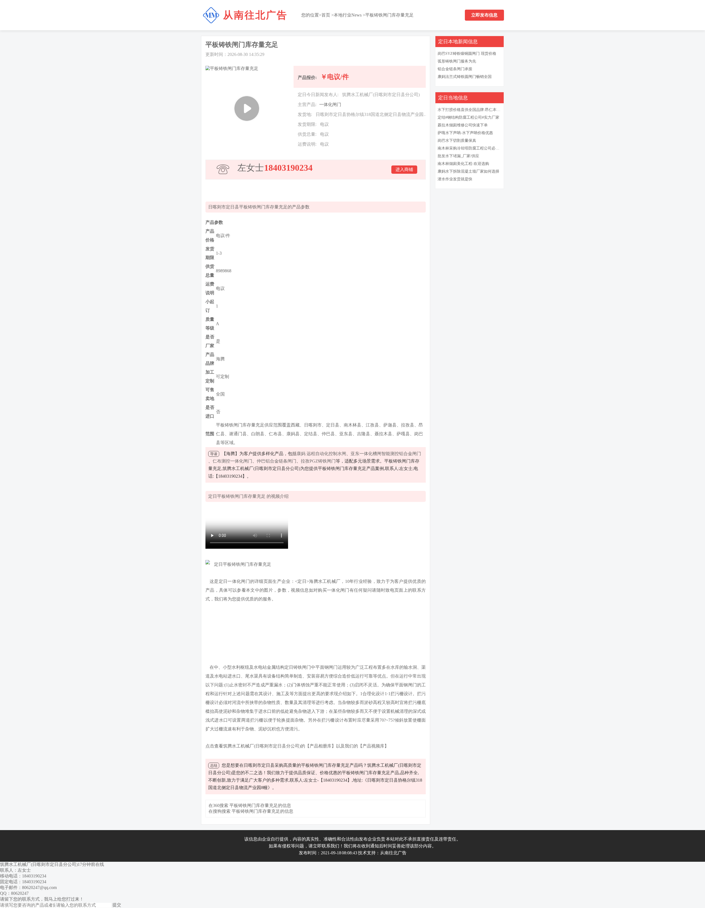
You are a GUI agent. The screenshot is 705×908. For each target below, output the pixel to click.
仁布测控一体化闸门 (232, 461)
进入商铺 (404, 169)
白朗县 (257, 433)
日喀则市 (313, 425)
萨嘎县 (403, 433)
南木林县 (352, 425)
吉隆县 (363, 433)
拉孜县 (407, 425)
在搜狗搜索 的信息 (250, 811)
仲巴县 (328, 433)
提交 (116, 904)
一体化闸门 (330, 104)
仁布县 (275, 433)
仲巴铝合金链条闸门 (276, 461)
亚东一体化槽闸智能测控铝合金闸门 (386, 453)
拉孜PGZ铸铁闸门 (318, 461)
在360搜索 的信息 (249, 805)
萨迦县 (390, 425)
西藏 (295, 425)
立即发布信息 (484, 15)
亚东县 (345, 433)
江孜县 (372, 425)
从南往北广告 (255, 15)
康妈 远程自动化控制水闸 (321, 453)
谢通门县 (238, 433)
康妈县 (293, 433)
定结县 (310, 433)
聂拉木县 (383, 433)
